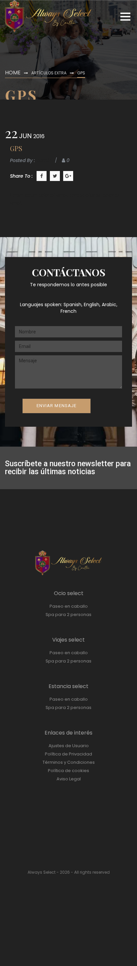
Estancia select (68, 686)
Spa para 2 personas (68, 614)
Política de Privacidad (68, 754)
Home (13, 72)
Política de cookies (68, 770)
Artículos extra (49, 73)
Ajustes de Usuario (69, 746)
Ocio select (68, 593)
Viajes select (68, 640)
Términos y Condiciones (69, 762)
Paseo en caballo (69, 606)
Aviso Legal (69, 779)
